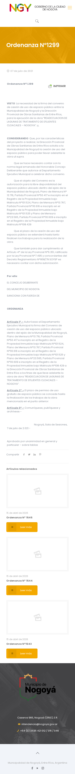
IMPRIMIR (59, 86)
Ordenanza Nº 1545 (19, 517)
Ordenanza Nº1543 (19, 644)
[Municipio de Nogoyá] (37, 7)
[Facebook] (32, 768)
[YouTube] (38, 768)
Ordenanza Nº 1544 (19, 581)
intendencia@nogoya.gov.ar (40, 724)
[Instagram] (43, 768)
